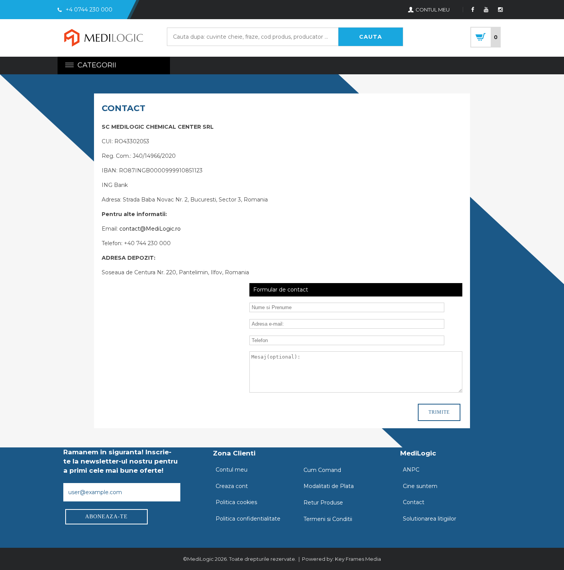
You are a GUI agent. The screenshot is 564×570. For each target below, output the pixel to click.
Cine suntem (420, 486)
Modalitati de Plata (328, 486)
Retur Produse (323, 502)
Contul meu (231, 469)
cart (485, 37)
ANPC (411, 469)
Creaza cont (232, 486)
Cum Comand (322, 470)
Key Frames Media (358, 559)
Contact (413, 502)
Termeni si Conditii (327, 519)
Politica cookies (236, 502)
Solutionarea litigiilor (429, 518)
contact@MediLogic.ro (150, 228)
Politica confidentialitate (248, 518)
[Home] (103, 39)
